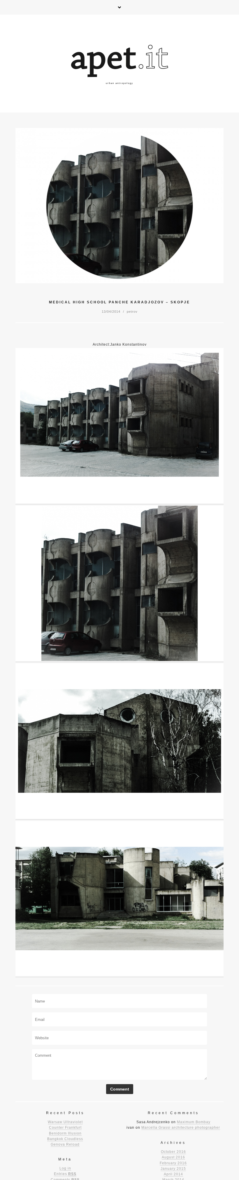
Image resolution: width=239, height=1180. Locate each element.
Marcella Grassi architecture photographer (180, 1128)
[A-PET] (119, 63)
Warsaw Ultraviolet (65, 1122)
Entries (65, 1174)
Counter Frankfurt (65, 1128)
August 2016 (173, 1157)
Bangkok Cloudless (65, 1139)
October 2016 (173, 1152)
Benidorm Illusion (65, 1133)
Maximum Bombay (193, 1122)
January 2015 (173, 1169)
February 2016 (173, 1163)
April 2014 (173, 1174)
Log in (65, 1168)
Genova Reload (65, 1144)
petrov (132, 311)
